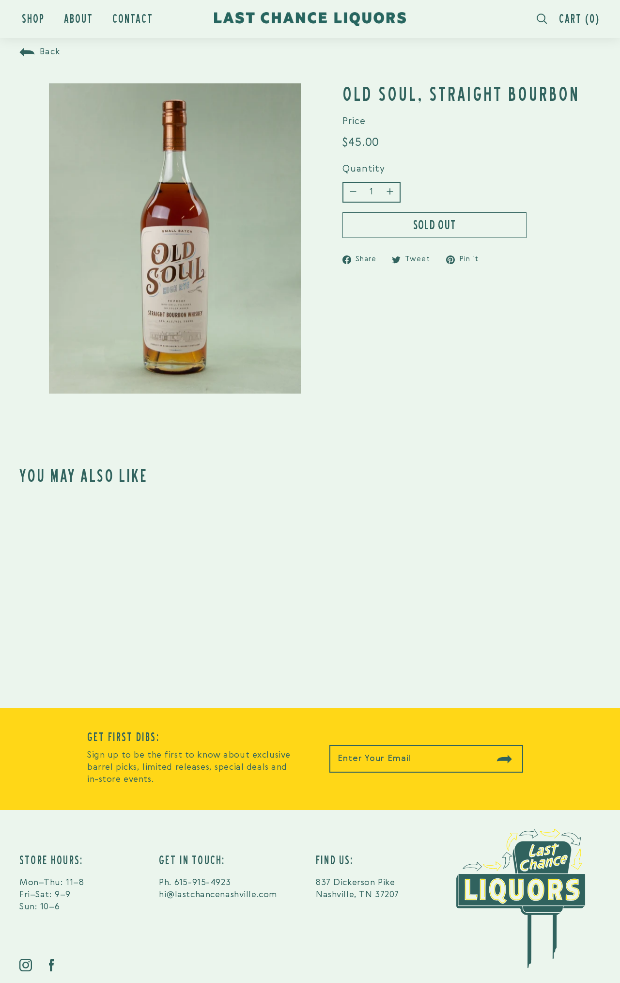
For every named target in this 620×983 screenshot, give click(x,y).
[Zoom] (175, 238)
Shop (33, 19)
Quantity (363, 169)
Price (354, 121)
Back (50, 52)
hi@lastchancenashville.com (218, 894)
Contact (132, 19)
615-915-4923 (202, 882)
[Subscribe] (504, 759)
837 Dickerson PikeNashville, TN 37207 (357, 888)
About (78, 19)
